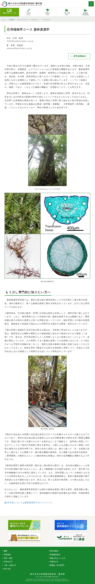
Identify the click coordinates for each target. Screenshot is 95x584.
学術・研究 (8, 558)
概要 (5, 551)
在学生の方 (28, 14)
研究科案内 (54, 551)
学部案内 (12, 19)
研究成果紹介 (80, 56)
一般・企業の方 (10, 565)
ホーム (4, 19)
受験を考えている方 (9, 13)
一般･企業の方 (66, 14)
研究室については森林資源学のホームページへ (30, 503)
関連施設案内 (55, 555)
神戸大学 (7, 569)
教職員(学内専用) (85, 14)
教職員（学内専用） (58, 565)
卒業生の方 (47, 14)
